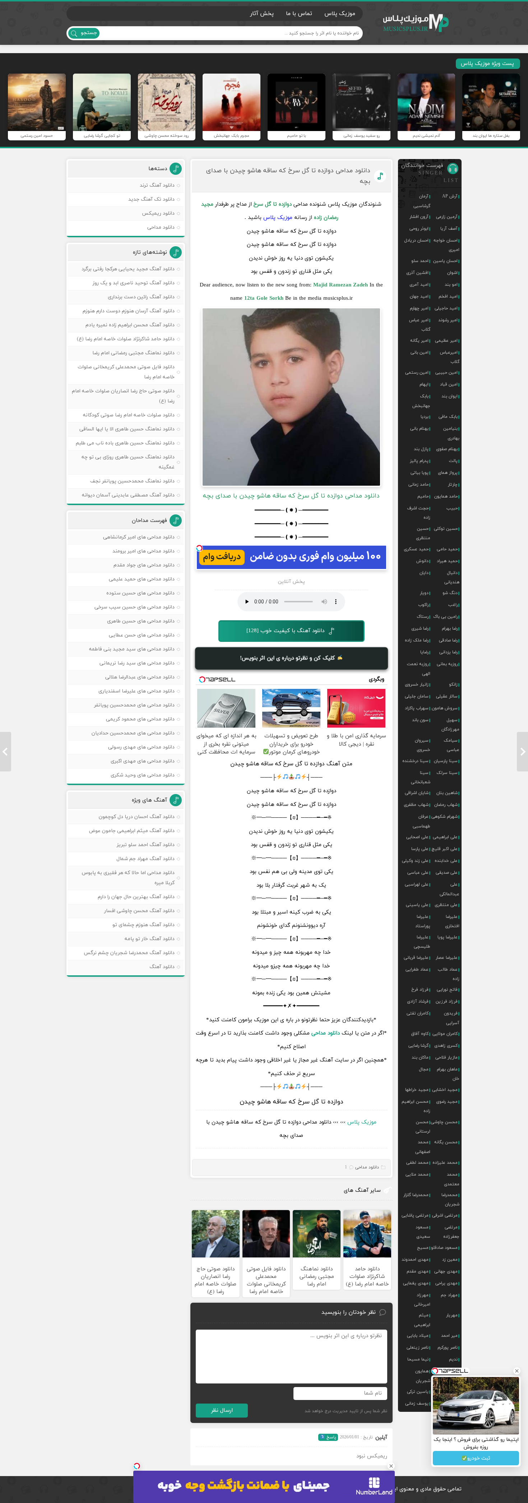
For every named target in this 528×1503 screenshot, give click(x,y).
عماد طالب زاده (448, 974)
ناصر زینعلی (418, 1347)
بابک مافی (448, 417)
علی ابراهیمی (445, 837)
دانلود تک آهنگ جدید (151, 199)
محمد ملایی (417, 1174)
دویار (424, 593)
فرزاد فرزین (447, 1001)
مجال (424, 1069)
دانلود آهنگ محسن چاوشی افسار (139, 910)
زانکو (453, 684)
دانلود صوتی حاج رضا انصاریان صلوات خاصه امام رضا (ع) (123, 396)
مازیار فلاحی (446, 1057)
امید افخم (448, 296)
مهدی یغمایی (416, 1283)
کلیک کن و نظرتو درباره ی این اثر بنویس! (288, 658)
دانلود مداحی (325, 1033)
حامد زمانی (418, 484)
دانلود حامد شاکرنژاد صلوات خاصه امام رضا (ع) (126, 339)
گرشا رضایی (418, 1046)
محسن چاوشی (444, 1122)
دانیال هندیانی (451, 577)
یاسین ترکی (418, 1392)
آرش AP (450, 196)
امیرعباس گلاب (449, 357)
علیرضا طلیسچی (422, 941)
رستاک (423, 617)
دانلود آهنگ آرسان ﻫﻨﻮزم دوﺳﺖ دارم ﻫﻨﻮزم (129, 311)
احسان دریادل (416, 240)
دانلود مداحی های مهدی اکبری (143, 761)
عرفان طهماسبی (421, 821)
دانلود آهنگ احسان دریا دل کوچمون (137, 816)
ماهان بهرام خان (448, 1074)
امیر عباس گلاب (419, 324)
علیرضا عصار (447, 958)
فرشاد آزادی (418, 1001)
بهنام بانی (419, 428)
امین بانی (420, 352)
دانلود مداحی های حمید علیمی (142, 579)
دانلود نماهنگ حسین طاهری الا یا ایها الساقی (127, 429)
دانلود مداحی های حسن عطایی (142, 635)
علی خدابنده (446, 861)
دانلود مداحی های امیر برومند (143, 551)
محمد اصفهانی (422, 1146)
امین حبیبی (446, 372)
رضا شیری (420, 628)
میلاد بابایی (418, 1336)
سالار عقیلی (447, 696)
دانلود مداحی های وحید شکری (143, 775)
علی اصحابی (417, 837)
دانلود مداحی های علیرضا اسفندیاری (136, 691)
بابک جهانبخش (421, 401)
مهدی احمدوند (415, 1259)
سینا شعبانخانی (420, 777)
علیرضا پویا (447, 937)
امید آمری (419, 285)
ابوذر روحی (419, 229)
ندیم (453, 1359)
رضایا (424, 652)
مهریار (452, 1315)
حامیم (423, 496)
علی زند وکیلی (415, 861)
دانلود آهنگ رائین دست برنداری (141, 297)
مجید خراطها (417, 1090)
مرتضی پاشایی (415, 1215)
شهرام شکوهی (444, 817)
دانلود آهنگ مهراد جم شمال (145, 858)
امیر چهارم (419, 308)
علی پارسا (420, 849)
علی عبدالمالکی (449, 889)
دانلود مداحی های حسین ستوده (140, 593)
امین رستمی (417, 372)
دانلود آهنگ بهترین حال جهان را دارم (136, 896)
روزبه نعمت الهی (418, 668)
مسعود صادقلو (444, 1248)
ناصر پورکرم (447, 1347)
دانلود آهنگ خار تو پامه (150, 938)
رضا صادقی (448, 640)
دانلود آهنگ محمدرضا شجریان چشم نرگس (129, 952)
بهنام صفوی (447, 449)
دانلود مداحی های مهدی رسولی (141, 747)
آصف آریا (449, 229)
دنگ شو (450, 593)
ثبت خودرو (478, 1458)
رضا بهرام (450, 628)
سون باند (420, 720)
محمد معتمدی (451, 1179)
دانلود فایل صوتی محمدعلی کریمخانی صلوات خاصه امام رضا (126, 372)
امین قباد (449, 384)
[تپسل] (199, 548)
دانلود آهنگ (162, 966)
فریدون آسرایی (451, 1018)
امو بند (451, 285)
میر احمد (449, 1336)
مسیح (423, 1248)
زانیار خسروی (417, 684)
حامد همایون (446, 496)
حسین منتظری (423, 533)
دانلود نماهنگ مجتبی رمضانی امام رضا (133, 353)
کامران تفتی (418, 1013)
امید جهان (419, 296)
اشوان (452, 273)
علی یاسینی (417, 905)
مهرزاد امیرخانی (422, 1299)
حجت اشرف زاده (418, 513)
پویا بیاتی (420, 473)
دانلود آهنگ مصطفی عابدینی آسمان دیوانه (128, 495)
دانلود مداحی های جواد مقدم (144, 565)
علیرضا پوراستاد (422, 921)
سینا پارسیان (446, 761)
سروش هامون (445, 708)
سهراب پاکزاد (417, 708)
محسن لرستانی (423, 1126)
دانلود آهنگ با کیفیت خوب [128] (285, 631)
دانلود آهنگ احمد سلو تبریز (146, 844)
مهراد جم (449, 1295)
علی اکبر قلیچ (445, 849)
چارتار (453, 484)
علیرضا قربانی (416, 958)
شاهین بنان (447, 793)
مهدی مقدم (418, 1271)
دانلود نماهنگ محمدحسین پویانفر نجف (132, 481)
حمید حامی (447, 549)
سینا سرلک (447, 773)
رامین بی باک (445, 617)
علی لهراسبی (417, 884)
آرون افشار (419, 217)
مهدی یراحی (446, 1283)
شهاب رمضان (446, 805)
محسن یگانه (446, 1142)
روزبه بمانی (447, 664)
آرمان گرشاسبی (421, 201)
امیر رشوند (448, 320)
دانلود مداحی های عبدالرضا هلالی (140, 677)
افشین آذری (417, 273)
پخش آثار (262, 14)
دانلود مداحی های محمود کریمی (140, 719)
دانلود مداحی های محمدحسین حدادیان (133, 733)
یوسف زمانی (417, 1403)
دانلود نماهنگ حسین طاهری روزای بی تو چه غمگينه (128, 462)
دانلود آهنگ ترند (157, 185)
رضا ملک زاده (417, 640)
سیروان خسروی (422, 745)
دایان (424, 573)
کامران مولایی (445, 1034)
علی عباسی (418, 873)
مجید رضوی (447, 1102)
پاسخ (330, 1437)
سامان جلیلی (417, 696)
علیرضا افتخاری (452, 921)
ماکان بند (420, 1057)
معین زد (450, 1259)
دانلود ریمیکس (158, 213)
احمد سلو (420, 261)
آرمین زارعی (447, 217)
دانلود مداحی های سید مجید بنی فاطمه (132, 649)
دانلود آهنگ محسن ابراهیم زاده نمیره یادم (130, 325)
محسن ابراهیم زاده (416, 1106)
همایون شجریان (422, 1375)
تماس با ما (299, 14)
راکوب (423, 605)
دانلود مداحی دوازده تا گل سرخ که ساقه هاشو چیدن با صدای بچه (288, 176)
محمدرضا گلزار (416, 1195)
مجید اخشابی (445, 1090)
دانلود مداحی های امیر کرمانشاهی (139, 537)
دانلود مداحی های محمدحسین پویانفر (134, 705)
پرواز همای (448, 473)
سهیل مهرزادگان (450, 724)
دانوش (422, 561)
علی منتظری (446, 905)
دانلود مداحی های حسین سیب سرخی (134, 607)
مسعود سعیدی (423, 1232)
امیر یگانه (419, 341)
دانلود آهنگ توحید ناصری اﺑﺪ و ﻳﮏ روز (134, 283)
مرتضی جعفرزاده (451, 1232)
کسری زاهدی (446, 1046)
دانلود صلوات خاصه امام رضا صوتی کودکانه (129, 415)
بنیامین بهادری (451, 433)
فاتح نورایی (447, 990)
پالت (453, 461)
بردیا (425, 417)
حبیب (452, 508)
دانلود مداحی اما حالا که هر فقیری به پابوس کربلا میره (128, 877)
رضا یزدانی (448, 652)
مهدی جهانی (446, 1271)
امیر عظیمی (446, 341)
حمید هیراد (447, 561)
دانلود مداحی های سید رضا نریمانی (137, 663)
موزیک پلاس (416, 23)
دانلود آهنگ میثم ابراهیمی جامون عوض (132, 830)
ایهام (424, 384)
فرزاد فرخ (420, 990)
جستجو (89, 32)
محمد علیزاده (445, 1163)
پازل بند (421, 449)
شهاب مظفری (416, 805)
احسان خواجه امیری (446, 245)
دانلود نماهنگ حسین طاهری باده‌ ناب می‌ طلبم (125, 443)
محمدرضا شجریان (450, 1199)
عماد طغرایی (417, 969)
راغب (453, 605)
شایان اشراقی (417, 793)
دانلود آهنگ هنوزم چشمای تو (143, 924)
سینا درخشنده (415, 761)
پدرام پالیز (419, 461)
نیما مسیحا (418, 1359)
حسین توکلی (446, 529)
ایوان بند (449, 396)
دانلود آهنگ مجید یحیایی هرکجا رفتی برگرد (128, 269)
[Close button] (391, 1466)
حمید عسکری (416, 549)
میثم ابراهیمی (422, 1319)
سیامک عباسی (451, 745)
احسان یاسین (445, 261)
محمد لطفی (417, 1163)
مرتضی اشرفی (445, 1215)
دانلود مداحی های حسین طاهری (141, 621)
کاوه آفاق (420, 1034)
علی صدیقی (447, 873)
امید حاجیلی (446, 308)
